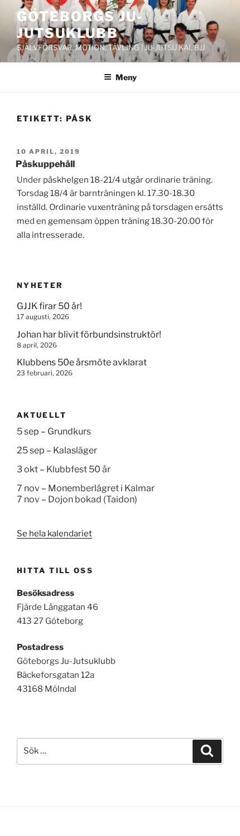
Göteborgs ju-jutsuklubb (80, 24)
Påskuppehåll (45, 164)
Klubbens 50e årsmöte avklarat (82, 362)
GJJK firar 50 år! (49, 306)
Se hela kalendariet (54, 534)
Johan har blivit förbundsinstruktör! (89, 334)
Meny (126, 77)
